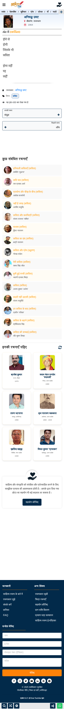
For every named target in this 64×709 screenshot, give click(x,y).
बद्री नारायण (18, 242)
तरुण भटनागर (16, 413)
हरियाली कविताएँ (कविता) (24, 168)
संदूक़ (8, 112)
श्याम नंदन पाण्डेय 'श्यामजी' (47, 376)
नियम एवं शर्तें (34, 690)
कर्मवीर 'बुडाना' (19, 172)
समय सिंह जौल (19, 265)
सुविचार (23, 11)
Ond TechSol (36, 698)
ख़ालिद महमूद (16, 449)
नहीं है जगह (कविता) (22, 203)
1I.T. (26, 698)
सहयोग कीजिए (32, 502)
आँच (55, 125)
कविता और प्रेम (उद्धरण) (24, 250)
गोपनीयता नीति (22, 690)
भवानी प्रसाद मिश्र (20, 277)
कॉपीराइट (43, 690)
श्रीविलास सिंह (18, 324)
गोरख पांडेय (17, 254)
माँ (47, 11)
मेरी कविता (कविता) (21, 262)
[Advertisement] (32, 141)
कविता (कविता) (20, 285)
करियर (6, 610)
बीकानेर (29, 21)
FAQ (5, 615)
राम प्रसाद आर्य (19, 183)
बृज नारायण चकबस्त (47, 413)
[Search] (4, 706)
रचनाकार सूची (41, 594)
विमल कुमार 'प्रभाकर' (47, 449)
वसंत (3, 11)
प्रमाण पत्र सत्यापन (44, 615)
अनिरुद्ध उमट (31, 17)
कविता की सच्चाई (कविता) (25, 332)
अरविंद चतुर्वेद (18, 207)
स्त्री (55, 11)
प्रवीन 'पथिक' (18, 312)
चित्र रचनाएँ (40, 599)
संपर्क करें (7, 604)
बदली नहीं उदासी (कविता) (24, 297)
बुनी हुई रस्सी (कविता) (23, 273)
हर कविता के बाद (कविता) (24, 308)
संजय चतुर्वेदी (18, 300)
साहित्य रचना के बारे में (13, 594)
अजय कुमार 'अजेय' (20, 289)
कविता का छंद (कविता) (23, 238)
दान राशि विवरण (42, 610)
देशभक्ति (13, 11)
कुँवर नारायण (18, 230)
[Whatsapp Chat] (59, 706)
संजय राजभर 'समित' (21, 219)
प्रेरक (40, 11)
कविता (15, 96)
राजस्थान (37, 21)
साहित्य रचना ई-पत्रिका (45, 620)
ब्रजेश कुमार (16, 374)
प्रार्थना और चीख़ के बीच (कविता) (28, 191)
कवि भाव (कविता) (21, 180)
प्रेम (32, 11)
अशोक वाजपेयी (19, 195)
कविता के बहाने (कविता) (23, 320)
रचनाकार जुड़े (9, 599)
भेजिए (32, 672)
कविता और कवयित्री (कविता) (26, 215)
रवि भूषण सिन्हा (19, 336)
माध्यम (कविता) (20, 227)
